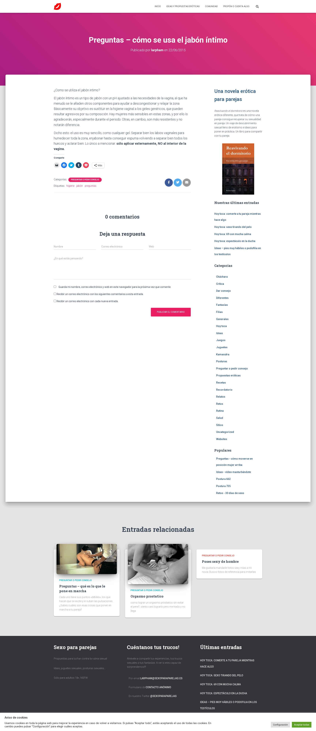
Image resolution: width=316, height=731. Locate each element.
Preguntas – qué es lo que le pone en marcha (82, 588)
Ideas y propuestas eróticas (183, 6)
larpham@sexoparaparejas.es (161, 678)
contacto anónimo (158, 687)
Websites (221, 439)
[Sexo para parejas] (57, 6)
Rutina (220, 410)
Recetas (221, 382)
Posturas (221, 361)
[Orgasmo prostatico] (158, 563)
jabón (79, 185)
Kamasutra (222, 354)
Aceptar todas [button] (301, 724)
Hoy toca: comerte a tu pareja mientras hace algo (227, 663)
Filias (219, 312)
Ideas (219, 333)
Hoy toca (221, 326)
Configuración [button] (280, 724)
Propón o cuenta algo (236, 6)
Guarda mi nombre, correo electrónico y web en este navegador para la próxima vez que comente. (115, 286)
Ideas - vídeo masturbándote (233, 472)
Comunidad (211, 6)
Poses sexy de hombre (220, 561)
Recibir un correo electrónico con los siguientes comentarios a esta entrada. (100, 294)
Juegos (220, 340)
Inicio (158, 6)
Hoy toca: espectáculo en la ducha (234, 241)
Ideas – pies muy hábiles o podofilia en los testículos (228, 705)
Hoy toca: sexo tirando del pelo (233, 226)
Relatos (220, 396)
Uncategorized (225, 432)
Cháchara (222, 276)
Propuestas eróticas (228, 375)
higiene (70, 185)
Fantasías (222, 304)
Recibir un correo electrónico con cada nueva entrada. (87, 301)
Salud (219, 417)
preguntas (90, 185)
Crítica (220, 283)
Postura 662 (223, 479)
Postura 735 (223, 486)
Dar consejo (223, 290)
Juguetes (221, 347)
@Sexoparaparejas (163, 696)
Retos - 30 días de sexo (230, 493)
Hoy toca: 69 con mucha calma (232, 234)
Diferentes (222, 297)
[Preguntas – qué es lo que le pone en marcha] (87, 558)
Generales (222, 319)
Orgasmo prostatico (147, 596)
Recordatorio (224, 389)
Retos (219, 403)
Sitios (219, 425)
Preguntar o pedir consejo (85, 180)
